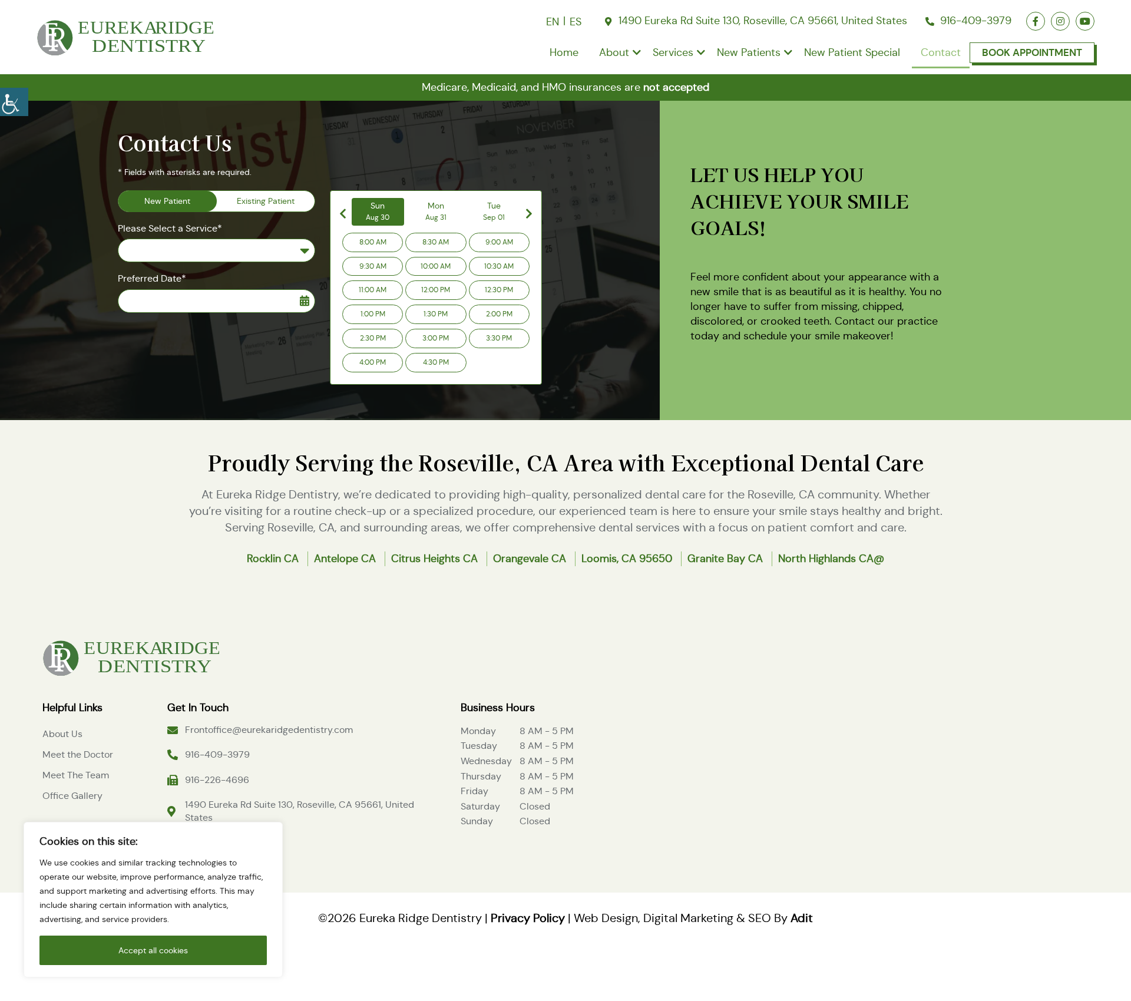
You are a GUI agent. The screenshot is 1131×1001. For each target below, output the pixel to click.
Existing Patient (266, 201)
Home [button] (564, 52)
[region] (153, 899)
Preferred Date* (152, 278)
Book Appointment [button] (1032, 52)
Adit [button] (802, 918)
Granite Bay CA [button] (725, 558)
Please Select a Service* (170, 228)
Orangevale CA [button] (529, 558)
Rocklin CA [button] (273, 558)
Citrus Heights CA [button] (434, 558)
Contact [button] (941, 52)
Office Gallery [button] (72, 795)
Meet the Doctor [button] (77, 754)
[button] (14, 100)
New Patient (167, 201)
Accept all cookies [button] (153, 950)
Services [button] (673, 52)
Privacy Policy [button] (528, 918)
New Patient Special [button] (852, 52)
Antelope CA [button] (345, 558)
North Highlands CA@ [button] (831, 558)
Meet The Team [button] (75, 775)
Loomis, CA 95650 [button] (626, 558)
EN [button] (552, 21)
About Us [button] (62, 733)
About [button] (614, 52)
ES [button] (575, 21)
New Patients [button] (749, 52)
